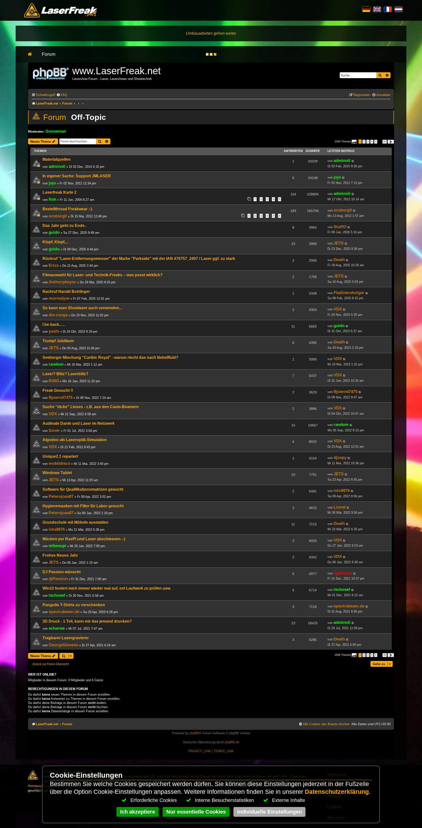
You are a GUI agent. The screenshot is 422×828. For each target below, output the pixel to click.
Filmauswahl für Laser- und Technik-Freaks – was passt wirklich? (102, 275)
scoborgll (58, 215)
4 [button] (371, 141)
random (56, 364)
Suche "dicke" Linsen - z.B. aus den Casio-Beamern (90, 407)
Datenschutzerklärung (337, 791)
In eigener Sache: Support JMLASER (76, 176)
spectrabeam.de (64, 611)
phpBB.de (232, 742)
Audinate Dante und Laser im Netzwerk (78, 423)
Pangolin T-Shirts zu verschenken (73, 605)
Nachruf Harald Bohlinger (66, 291)
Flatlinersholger (349, 292)
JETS (339, 243)
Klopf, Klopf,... (55, 242)
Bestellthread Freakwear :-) (67, 209)
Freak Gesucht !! (57, 390)
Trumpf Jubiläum (58, 341)
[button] (354, 142)
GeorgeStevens (63, 644)
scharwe (57, 628)
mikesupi (57, 545)
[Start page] (32, 54)
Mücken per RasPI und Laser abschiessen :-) (83, 539)
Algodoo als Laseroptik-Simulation (74, 440)
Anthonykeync (62, 281)
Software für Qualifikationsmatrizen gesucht (82, 489)
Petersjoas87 (61, 496)
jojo (52, 182)
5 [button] (375, 141)
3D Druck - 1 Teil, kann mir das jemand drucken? (87, 621)
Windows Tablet (57, 473)
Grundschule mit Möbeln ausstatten (75, 522)
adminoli (57, 166)
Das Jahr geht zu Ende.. (64, 225)
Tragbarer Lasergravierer (65, 638)
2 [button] (364, 141)
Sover (54, 430)
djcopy (340, 457)
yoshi (54, 331)
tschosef (57, 595)
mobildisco (59, 463)
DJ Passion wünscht (61, 572)
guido (54, 232)
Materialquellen (56, 159)
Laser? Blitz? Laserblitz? (65, 374)
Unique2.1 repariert (60, 456)
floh (52, 199)
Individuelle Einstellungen (269, 812)
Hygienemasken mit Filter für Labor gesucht (83, 506)
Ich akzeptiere (137, 812)
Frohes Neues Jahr (60, 555)
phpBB (194, 733)
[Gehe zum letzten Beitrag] (353, 161)
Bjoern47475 (61, 397)
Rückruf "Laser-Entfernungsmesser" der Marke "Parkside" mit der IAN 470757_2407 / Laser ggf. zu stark (138, 258)
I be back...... (53, 324)
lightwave (343, 573)
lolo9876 (342, 490)
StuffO (340, 226)
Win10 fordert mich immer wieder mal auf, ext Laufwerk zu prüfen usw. (106, 588)
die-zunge (58, 314)
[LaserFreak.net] (51, 73)
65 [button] (384, 141)
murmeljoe (59, 298)
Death (339, 259)
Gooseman (55, 131)
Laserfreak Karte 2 (59, 192)
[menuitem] (61, 94)
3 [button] (368, 141)
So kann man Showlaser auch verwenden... (82, 308)
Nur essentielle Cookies (196, 812)
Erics (54, 265)
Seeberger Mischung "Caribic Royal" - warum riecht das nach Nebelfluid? (110, 357)
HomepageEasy (39, 786)
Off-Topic (88, 117)
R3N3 (54, 380)
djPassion (58, 578)
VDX (338, 309)
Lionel (340, 507)
